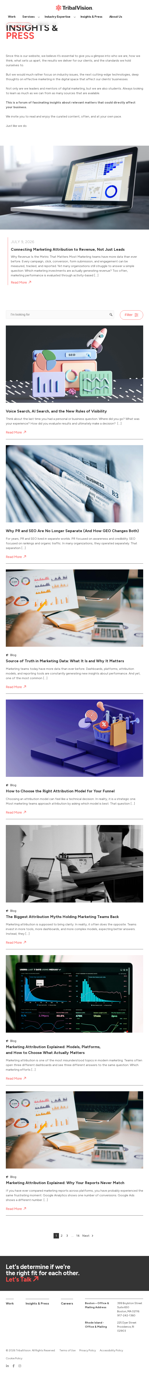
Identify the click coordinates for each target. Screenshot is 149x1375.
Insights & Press (37, 1303)
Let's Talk (18, 1279)
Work (10, 1303)
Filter (129, 315)
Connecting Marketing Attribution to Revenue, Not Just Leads (68, 249)
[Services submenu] (39, 17)
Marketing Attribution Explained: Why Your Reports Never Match (65, 1182)
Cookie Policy (14, 1358)
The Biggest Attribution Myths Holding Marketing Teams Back (62, 916)
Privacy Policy (87, 1350)
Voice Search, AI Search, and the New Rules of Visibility (56, 411)
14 (78, 1236)
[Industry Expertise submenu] (75, 17)
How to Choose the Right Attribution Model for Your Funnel (60, 791)
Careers (67, 1303)
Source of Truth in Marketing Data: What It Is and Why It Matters (65, 661)
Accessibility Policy (111, 1350)
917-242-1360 (126, 1315)
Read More (19, 282)
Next (85, 1236)
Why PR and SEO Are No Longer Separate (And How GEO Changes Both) (72, 530)
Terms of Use (67, 1350)
